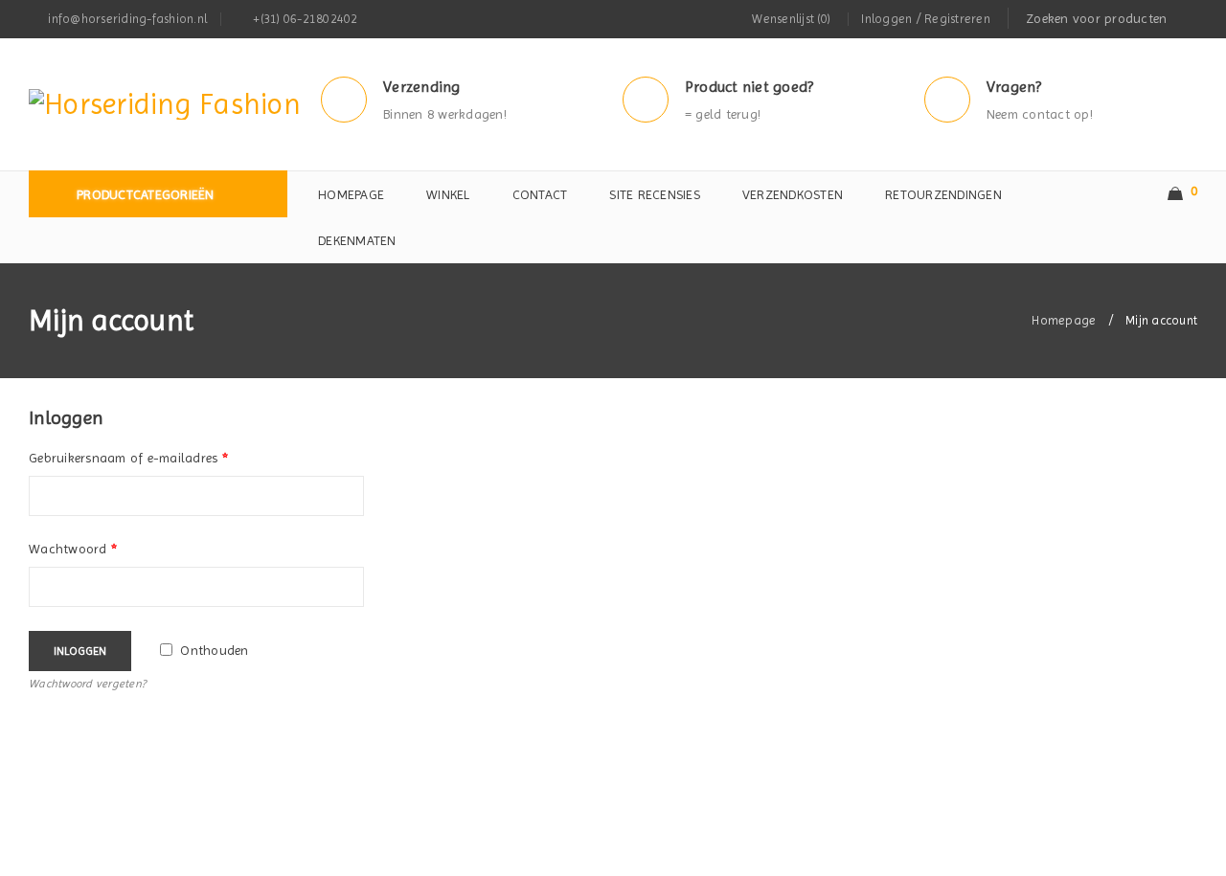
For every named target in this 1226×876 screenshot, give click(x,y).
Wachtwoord (73, 548)
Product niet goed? (749, 87)
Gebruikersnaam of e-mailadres (128, 457)
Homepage (1064, 320)
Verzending (422, 87)
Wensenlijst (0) (791, 18)
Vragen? (1014, 87)
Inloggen (80, 651)
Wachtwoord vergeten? (87, 683)
